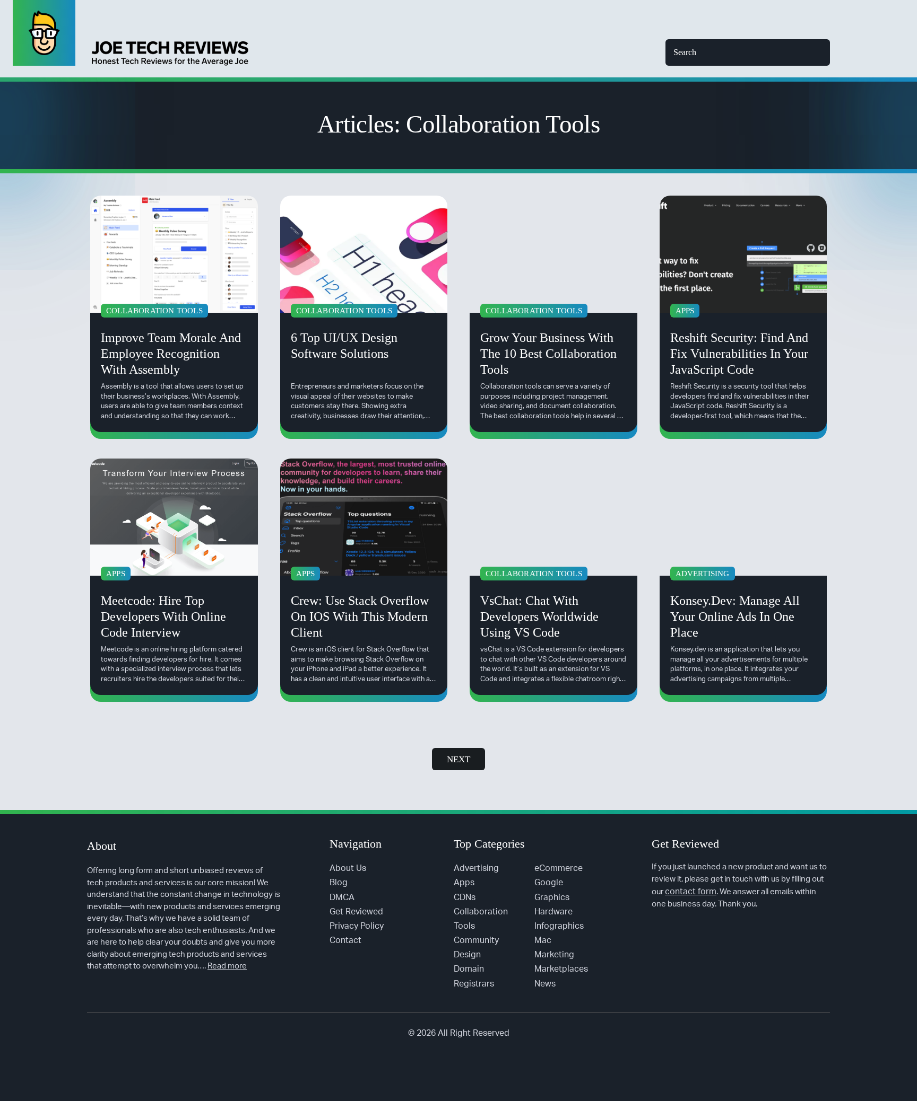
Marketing (554, 954)
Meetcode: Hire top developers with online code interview (163, 616)
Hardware (553, 912)
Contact (345, 940)
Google (548, 882)
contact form (690, 891)
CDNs (464, 897)
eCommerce (558, 868)
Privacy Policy (357, 926)
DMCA (342, 897)
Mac (542, 940)
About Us (348, 868)
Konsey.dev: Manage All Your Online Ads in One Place (735, 616)
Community (476, 940)
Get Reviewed (356, 912)
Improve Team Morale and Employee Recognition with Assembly (171, 353)
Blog (339, 882)
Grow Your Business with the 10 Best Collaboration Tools (548, 353)
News (545, 984)
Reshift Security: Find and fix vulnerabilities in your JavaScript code (739, 353)
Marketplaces (561, 969)
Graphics (551, 897)
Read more (227, 966)
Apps (464, 882)
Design (467, 954)
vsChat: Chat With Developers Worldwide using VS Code (539, 616)
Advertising (476, 868)
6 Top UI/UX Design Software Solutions (344, 345)
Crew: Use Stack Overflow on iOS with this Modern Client (360, 616)
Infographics (559, 926)
